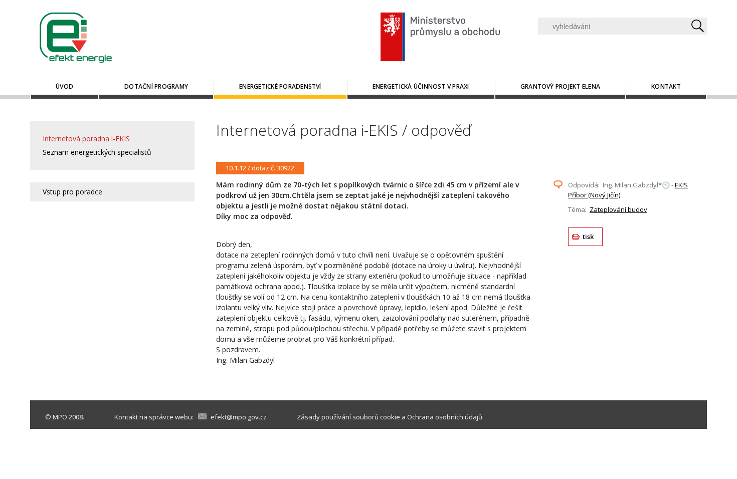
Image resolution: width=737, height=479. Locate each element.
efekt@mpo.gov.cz (239, 416)
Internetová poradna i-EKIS (86, 138)
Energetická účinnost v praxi (421, 86)
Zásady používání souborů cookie (348, 416)
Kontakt (666, 86)
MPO (60, 416)
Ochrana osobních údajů (444, 416)
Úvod (64, 86)
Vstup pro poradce (72, 191)
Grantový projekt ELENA (560, 86)
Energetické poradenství (280, 86)
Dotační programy (156, 86)
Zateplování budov (618, 209)
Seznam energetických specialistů (97, 152)
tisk (588, 236)
